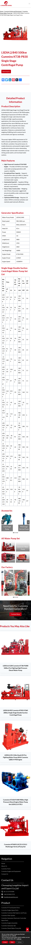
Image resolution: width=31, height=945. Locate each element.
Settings (20, 942)
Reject (12, 942)
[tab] (13, 532)
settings (19, 939)
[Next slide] (28, 522)
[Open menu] (29, 3)
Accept (5, 942)
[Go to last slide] (2, 522)
